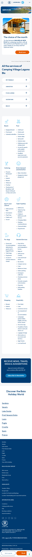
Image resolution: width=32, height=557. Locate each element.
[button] (15, 375)
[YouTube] (6, 518)
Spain (4, 431)
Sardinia (5, 403)
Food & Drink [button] (10, 93)
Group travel (5, 490)
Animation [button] (9, 86)
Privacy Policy (5, 548)
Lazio (4, 419)
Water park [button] (9, 99)
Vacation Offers (6, 488)
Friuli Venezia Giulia (9, 415)
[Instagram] (9, 518)
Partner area (5, 472)
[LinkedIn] (12, 518)
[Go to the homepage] (10, 2)
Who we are (5, 470)
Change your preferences (16, 548)
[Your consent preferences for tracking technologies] (29, 554)
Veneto (5, 407)
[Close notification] (28, 19)
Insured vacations (6, 513)
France (5, 435)
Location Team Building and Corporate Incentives (14, 495)
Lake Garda (6, 411)
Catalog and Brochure (7, 506)
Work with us (5, 480)
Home (12, 61)
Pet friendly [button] (10, 80)
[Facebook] (3, 518)
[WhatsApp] (15, 518)
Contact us (4, 504)
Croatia (5, 427)
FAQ (3, 508)
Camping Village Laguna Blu (20, 61)
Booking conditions (6, 511)
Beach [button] (8, 106)
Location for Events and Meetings (10, 493)
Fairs (3, 477)
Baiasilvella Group (6, 475)
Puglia (4, 423)
